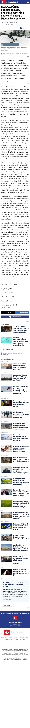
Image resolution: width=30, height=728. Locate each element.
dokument (19, 353)
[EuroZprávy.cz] (11, 2)
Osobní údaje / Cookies (11, 639)
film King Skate (12, 353)
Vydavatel (21, 637)
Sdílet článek (24, 28)
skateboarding (4, 354)
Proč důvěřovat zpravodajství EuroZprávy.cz (15, 53)
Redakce (11, 637)
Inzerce (27, 637)
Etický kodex (4, 637)
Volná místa (21, 639)
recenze (5, 353)
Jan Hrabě (8, 599)
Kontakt (16, 637)
